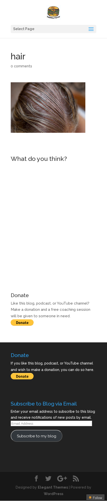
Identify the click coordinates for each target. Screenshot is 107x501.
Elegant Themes (53, 487)
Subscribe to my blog (36, 436)
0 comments (21, 66)
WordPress (53, 494)
